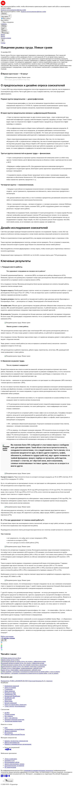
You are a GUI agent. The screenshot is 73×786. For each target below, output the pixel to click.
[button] (3, 34)
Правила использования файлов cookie (33, 11)
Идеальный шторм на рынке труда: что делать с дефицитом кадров (22, 663)
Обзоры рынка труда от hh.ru (10, 660)
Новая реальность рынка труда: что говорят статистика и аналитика (23, 666)
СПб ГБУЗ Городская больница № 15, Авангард (36, 681)
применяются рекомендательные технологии (38, 770)
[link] (4, 30)
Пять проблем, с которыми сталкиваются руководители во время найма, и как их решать (29, 673)
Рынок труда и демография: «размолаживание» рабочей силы (21, 670)
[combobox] (9, 780)
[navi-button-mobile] (3, 40)
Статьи (3, 43)
